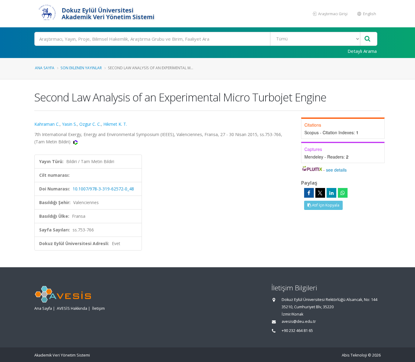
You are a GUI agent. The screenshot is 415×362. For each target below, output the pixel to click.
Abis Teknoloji (354, 355)
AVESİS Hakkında (72, 308)
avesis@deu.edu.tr (299, 321)
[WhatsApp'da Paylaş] (343, 193)
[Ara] (367, 39)
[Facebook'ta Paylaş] (309, 193)
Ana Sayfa (44, 67)
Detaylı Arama (362, 51)
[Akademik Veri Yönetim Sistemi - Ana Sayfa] (47, 13)
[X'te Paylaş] (320, 193)
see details (336, 170)
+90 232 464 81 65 (297, 330)
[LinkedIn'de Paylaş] (331, 193)
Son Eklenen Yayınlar (81, 67)
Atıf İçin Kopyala (325, 205)
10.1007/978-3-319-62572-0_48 (103, 189)
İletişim (98, 308)
